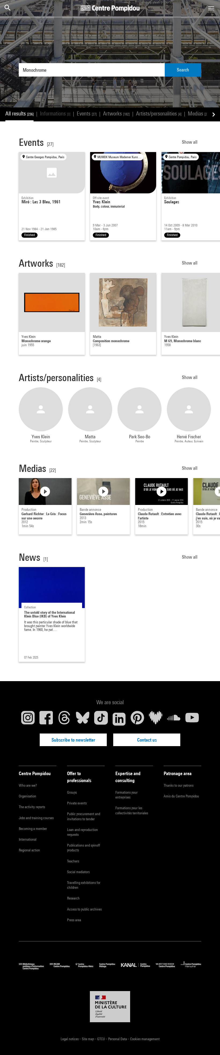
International (27, 839)
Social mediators (78, 872)
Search (183, 70)
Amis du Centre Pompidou (181, 796)
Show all (190, 142)
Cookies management (145, 1039)
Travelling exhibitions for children (83, 885)
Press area (74, 920)
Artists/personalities (158, 113)
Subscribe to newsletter (73, 740)
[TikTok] (101, 719)
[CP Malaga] (110, 968)
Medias (198, 113)
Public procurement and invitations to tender (83, 816)
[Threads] (64, 719)
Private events (77, 803)
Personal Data (118, 1039)
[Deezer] (155, 719)
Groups (72, 792)
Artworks (116, 113)
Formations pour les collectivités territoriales (131, 810)
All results (19, 113)
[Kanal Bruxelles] (138, 968)
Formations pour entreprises (126, 794)
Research (73, 898)
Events (87, 113)
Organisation (27, 796)
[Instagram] (28, 719)
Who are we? (28, 785)
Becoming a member (33, 828)
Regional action (29, 850)
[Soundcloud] (174, 719)
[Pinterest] (137, 719)
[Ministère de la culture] (110, 1006)
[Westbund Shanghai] (168, 968)
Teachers (73, 861)
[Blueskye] (83, 719)
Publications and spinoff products (83, 847)
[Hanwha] (191, 968)
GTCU (101, 1039)
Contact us (147, 740)
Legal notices (70, 1039)
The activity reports (32, 807)
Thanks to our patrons (178, 785)
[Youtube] (192, 719)
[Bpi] (34, 968)
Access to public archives (84, 909)
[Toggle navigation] (211, 8)
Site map (88, 1039)
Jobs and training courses (36, 818)
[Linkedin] (119, 719)
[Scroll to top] (207, 1042)
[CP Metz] (87, 968)
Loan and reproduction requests (82, 832)
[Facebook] (46, 719)
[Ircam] (62, 968)
